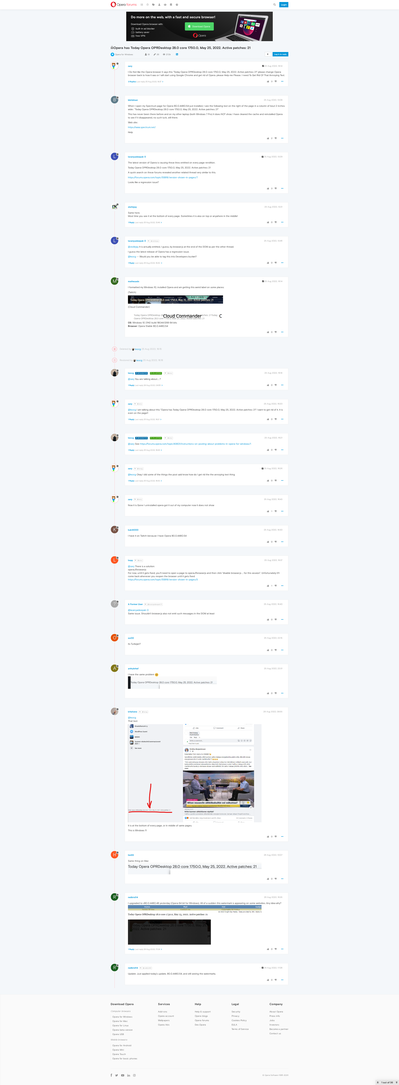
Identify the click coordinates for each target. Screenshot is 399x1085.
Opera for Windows (124, 54)
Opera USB (118, 1034)
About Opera (276, 1011)
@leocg (132, 256)
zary (130, 66)
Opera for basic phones (124, 1058)
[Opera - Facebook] (111, 1075)
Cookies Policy (239, 1020)
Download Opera (201, 26)
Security (236, 1011)
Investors (274, 1024)
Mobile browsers (119, 1039)
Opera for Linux (120, 1025)
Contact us (275, 1033)
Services (164, 1004)
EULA (234, 1024)
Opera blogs (201, 1016)
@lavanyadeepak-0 (138, 610)
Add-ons (162, 1011)
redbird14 (133, 897)
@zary (169, 373)
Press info (274, 1016)
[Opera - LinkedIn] (129, 1075)
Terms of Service (240, 1029)
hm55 (131, 855)
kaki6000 (133, 530)
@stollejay (154, 241)
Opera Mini (118, 1050)
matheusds (133, 281)
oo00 (131, 638)
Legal (235, 1004)
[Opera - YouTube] (123, 1075)
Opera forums (202, 1020)
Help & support (203, 1011)
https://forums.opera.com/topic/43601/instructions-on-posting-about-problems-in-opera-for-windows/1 (195, 443)
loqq (130, 560)
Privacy (235, 1016)
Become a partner (278, 1029)
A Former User (135, 604)
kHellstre (132, 711)
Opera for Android (121, 1045)
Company (276, 1004)
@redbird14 (146, 968)
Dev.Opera (200, 1024)
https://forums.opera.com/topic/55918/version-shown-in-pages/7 (163, 177)
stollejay (132, 207)
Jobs (272, 1020)
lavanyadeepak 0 (137, 156)
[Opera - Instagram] (134, 1075)
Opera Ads (163, 1024)
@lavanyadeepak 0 (154, 604)
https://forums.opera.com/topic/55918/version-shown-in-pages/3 (163, 579)
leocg (137, 349)
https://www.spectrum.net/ (142, 127)
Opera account (166, 1016)
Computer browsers (120, 1011)
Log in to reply (280, 54)
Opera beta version (122, 1030)
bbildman (133, 100)
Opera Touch (119, 1054)
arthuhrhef (133, 668)
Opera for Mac (120, 1021)
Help (198, 1004)
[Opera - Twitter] (117, 1075)
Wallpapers (164, 1020)
